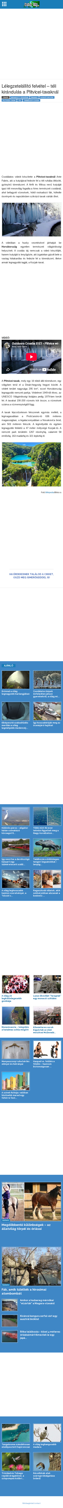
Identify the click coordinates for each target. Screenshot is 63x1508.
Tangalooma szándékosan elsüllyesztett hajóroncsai (16, 1445)
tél (19, 100)
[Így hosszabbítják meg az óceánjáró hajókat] (47, 711)
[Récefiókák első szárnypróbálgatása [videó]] (47, 1461)
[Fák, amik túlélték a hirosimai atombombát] (31, 1266)
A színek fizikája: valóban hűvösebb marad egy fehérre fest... (15, 1095)
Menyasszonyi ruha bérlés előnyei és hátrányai (15, 1062)
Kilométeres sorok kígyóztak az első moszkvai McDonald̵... (44, 1030)
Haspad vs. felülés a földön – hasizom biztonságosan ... (44, 1064)
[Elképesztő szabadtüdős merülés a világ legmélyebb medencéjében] (16, 711)
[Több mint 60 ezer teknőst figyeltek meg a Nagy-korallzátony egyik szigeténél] (47, 816)
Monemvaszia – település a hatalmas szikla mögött (15, 1028)
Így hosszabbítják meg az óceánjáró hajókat (46, 724)
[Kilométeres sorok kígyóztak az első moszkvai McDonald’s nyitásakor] (47, 1015)
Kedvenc (5, 1220)
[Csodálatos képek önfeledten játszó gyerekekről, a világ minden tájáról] (47, 679)
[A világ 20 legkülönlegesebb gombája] (16, 984)
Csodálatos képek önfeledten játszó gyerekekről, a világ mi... (46, 694)
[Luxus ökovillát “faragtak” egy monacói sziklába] (47, 984)
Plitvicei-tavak (9, 100)
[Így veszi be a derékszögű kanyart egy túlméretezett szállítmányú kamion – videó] (16, 847)
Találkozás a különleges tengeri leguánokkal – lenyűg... (46, 862)
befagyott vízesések (19, 97)
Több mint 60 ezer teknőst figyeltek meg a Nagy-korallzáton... (46, 830)
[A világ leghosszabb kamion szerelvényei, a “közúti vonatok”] (16, 879)
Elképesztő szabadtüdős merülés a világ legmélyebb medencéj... (15, 725)
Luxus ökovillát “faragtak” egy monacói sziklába (47, 997)
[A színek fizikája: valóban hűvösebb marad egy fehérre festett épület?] (16, 1081)
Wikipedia (49, 492)
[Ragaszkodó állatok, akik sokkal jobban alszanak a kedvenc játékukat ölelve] (47, 879)
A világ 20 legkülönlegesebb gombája (12, 998)
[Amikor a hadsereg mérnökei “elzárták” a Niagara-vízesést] (10, 1305)
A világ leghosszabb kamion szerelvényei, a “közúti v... (14, 893)
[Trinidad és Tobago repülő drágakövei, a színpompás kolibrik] (16, 1461)
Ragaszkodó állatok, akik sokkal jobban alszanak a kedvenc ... (46, 893)
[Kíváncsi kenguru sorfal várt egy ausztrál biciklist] (10, 1321)
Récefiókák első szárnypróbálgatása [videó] (44, 1476)
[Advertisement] (31, 44)
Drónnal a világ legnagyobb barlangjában (16, 692)
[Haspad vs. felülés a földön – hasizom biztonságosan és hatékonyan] (47, 1049)
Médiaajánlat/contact (31, 1503)
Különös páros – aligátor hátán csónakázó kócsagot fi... (15, 830)
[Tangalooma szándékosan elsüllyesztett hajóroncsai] (16, 1432)
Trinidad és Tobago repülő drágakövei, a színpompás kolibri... (13, 1476)
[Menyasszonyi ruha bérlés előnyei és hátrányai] (16, 1049)
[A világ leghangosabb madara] (47, 1432)
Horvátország (46, 97)
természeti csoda (31, 100)
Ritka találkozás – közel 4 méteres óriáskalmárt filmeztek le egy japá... (40, 1334)
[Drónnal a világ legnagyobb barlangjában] (16, 679)
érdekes (34, 97)
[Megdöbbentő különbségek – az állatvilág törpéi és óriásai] (31, 1201)
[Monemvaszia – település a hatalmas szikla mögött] (16, 1015)
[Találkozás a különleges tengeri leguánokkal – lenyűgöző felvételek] (47, 847)
